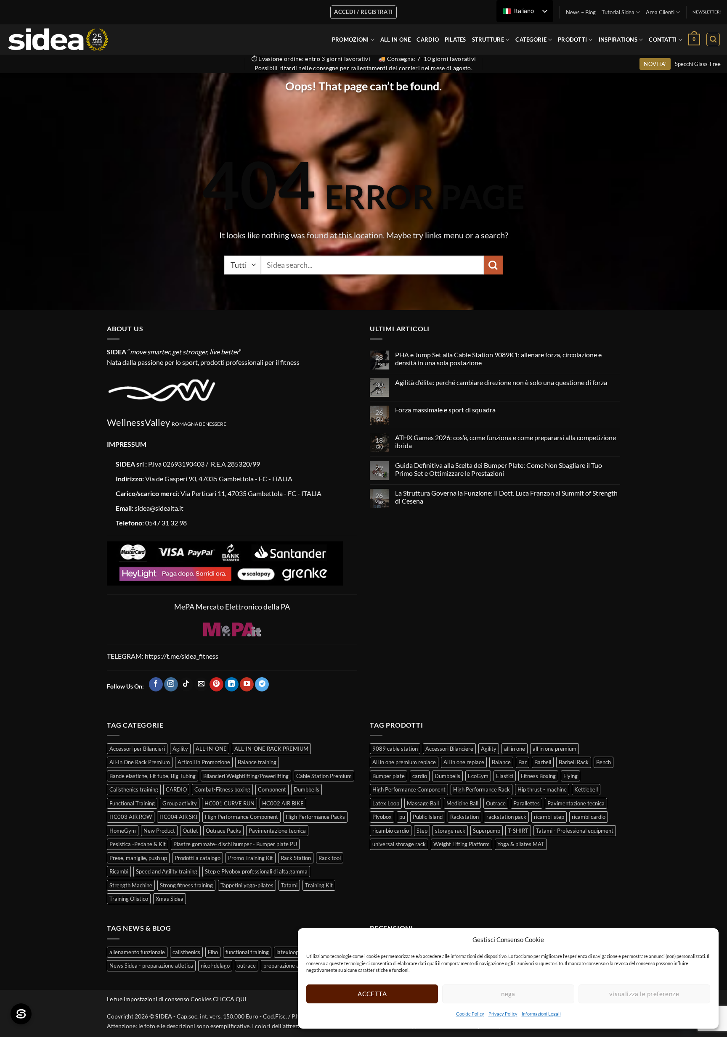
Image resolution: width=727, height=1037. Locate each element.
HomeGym (122, 830)
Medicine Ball (462, 803)
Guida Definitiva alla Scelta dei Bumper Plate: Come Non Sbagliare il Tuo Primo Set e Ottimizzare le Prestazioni (498, 469)
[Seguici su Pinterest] (216, 684)
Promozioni (350, 39)
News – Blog (581, 12)
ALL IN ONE (395, 39)
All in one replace (463, 762)
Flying (570, 776)
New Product (159, 830)
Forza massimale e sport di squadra (445, 410)
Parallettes (526, 803)
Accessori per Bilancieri (137, 748)
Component (272, 789)
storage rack (450, 830)
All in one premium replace (404, 762)
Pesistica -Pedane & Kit (137, 844)
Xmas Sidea (169, 898)
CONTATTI (663, 39)
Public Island (428, 816)
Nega (508, 993)
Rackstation (464, 816)
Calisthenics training (133, 789)
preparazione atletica (288, 965)
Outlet (190, 830)
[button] (694, 39)
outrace (246, 965)
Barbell (542, 762)
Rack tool (329, 858)
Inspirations (618, 39)
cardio (419, 776)
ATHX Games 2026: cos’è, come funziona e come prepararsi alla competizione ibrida (505, 441)
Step (422, 830)
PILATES (455, 39)
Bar (522, 762)
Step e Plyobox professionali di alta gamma (256, 871)
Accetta (372, 993)
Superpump (486, 830)
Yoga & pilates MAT (520, 844)
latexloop (287, 952)
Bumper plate (388, 776)
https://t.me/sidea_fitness (180, 656)
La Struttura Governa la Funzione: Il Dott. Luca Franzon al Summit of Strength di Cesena (506, 497)
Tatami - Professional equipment (574, 830)
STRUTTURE (488, 39)
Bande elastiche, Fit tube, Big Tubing (152, 776)
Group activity (179, 803)
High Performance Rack (481, 789)
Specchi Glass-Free (698, 64)
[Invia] (493, 265)
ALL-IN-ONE (211, 748)
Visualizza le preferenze (644, 993)
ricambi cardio (588, 816)
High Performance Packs (315, 816)
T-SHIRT (518, 830)
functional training (247, 952)
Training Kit (319, 885)
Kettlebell (586, 789)
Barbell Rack (574, 762)
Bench (603, 762)
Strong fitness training (186, 885)
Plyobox (382, 816)
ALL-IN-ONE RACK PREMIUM (271, 748)
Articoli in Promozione (204, 762)
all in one (514, 748)
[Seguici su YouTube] (247, 684)
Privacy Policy (502, 1013)
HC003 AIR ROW (130, 816)
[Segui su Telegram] (262, 684)
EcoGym (478, 776)
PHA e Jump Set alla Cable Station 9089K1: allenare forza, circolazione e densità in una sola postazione (498, 359)
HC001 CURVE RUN (229, 803)
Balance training (257, 762)
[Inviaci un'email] (201, 684)
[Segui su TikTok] (186, 684)
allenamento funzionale (137, 952)
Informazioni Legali (541, 1013)
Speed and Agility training (166, 871)
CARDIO (428, 39)
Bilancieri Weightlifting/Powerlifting (246, 776)
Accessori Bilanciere (449, 748)
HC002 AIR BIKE (283, 803)
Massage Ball (423, 803)
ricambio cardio (390, 830)
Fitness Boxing (538, 776)
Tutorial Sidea (618, 12)
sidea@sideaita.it (159, 508)
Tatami (289, 885)
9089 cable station (395, 748)
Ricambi (118, 871)
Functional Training (132, 803)
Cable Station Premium (324, 776)
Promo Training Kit (250, 858)
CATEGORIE (530, 39)
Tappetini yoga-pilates (246, 885)
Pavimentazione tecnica (277, 830)
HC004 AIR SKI (178, 816)
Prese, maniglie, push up (138, 858)
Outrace (496, 803)
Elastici (504, 776)
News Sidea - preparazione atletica (151, 965)
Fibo (213, 952)
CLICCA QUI (229, 999)
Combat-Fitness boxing (222, 789)
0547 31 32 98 (166, 523)
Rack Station (296, 858)
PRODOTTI (572, 39)
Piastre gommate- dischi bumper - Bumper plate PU (235, 844)
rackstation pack (506, 816)
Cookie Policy (470, 1013)
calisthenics (186, 952)
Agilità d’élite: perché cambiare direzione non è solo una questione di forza (501, 382)
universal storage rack (399, 844)
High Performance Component (241, 816)
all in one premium (554, 748)
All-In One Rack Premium (139, 762)
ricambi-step (549, 816)
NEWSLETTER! (707, 12)
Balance (501, 762)
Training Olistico (128, 898)
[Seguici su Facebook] (156, 684)
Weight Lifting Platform (461, 844)
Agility (180, 748)
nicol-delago (215, 965)
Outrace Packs (223, 830)
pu (402, 816)
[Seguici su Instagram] (171, 684)
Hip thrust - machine (542, 789)
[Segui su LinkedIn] (232, 684)
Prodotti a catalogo (197, 858)
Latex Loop (385, 803)
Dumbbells (306, 789)
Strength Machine (130, 885)
